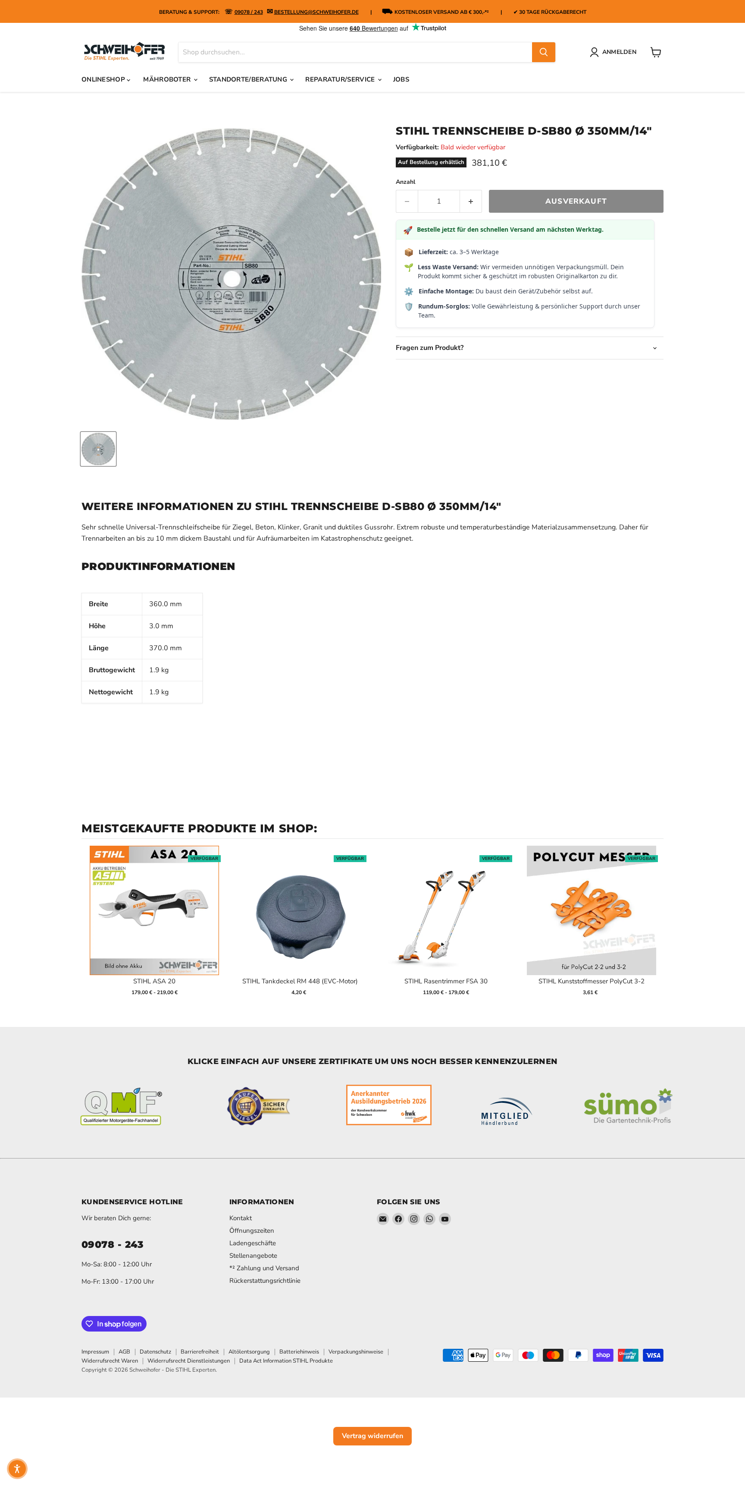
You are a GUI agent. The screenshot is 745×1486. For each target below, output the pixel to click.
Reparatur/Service (340, 79)
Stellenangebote (253, 1255)
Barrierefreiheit (200, 1352)
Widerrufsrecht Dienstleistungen (188, 1361)
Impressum (95, 1352)
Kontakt (240, 1218)
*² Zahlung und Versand (264, 1268)
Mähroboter (167, 79)
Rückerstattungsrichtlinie (265, 1280)
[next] (655, 926)
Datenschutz (155, 1352)
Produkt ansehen (154, 919)
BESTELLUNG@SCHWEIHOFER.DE (316, 12)
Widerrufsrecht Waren (109, 1361)
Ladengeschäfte (252, 1243)
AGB (124, 1352)
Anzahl (405, 182)
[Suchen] (543, 52)
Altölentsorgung (249, 1352)
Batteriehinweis (299, 1352)
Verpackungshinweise (356, 1352)
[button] (17, 1468)
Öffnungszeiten (251, 1230)
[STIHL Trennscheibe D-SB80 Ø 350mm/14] (98, 449)
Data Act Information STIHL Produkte (286, 1361)
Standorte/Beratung (249, 79)
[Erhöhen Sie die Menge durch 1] (471, 201)
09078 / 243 (249, 12)
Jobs (401, 79)
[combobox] (355, 52)
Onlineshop (104, 79)
